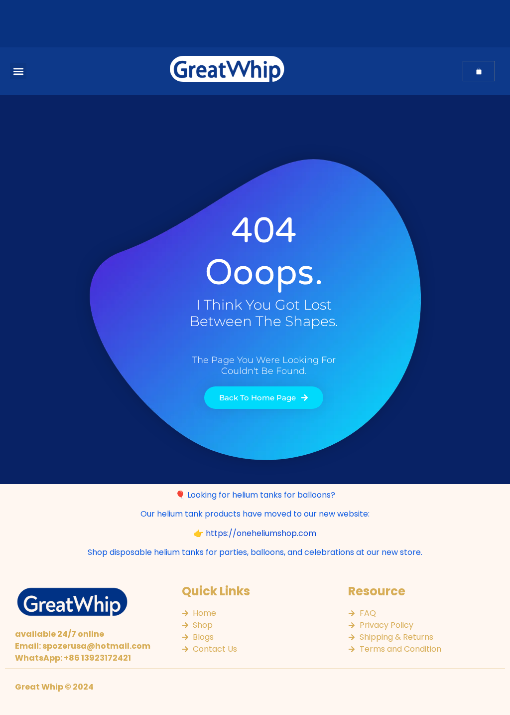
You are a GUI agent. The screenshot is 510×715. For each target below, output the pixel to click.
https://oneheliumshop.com (261, 533)
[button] (18, 71)
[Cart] (479, 71)
